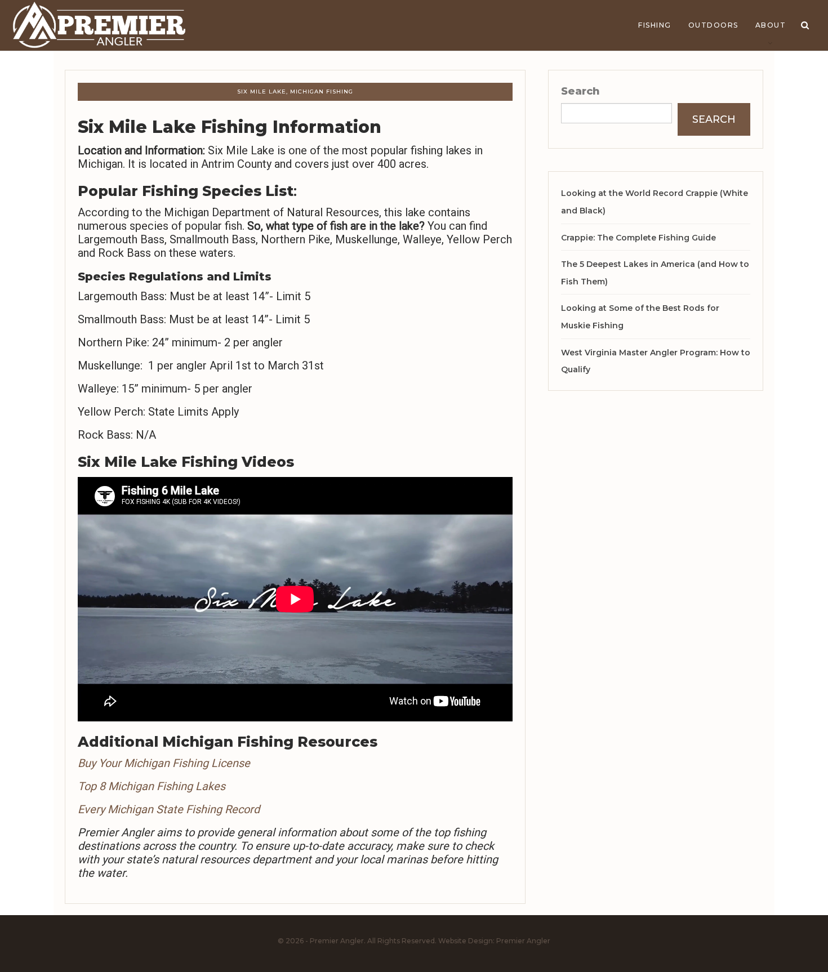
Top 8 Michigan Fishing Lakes (151, 786)
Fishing (654, 25)
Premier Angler (523, 941)
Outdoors (713, 25)
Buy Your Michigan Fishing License (164, 763)
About (770, 25)
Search (580, 91)
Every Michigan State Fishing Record (169, 809)
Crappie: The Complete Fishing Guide (638, 238)
